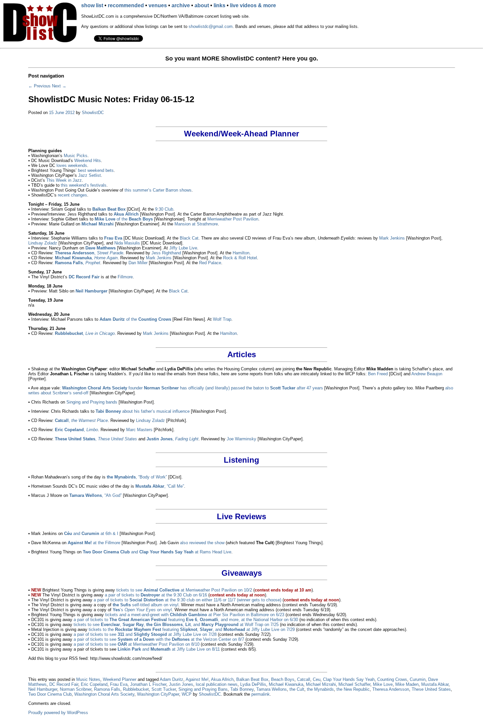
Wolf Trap (222, 319)
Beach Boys (282, 679)
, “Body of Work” (137, 477)
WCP (187, 694)
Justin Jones (181, 684)
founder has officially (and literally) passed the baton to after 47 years (192, 387)
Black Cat (189, 238)
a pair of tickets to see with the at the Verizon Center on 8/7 (159, 639)
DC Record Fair (63, 684)
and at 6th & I (91, 533)
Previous (39, 85)
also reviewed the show (202, 542)
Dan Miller (138, 262)
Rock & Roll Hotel (240, 257)
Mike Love (383, 684)
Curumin (418, 679)
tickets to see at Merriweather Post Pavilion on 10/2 (184, 590)
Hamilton (241, 252)
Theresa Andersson (390, 689)
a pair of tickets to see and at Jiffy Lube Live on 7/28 (145, 634)
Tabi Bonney (242, 689)
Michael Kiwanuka (286, 684)
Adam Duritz (171, 679)
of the (124, 219)
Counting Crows (392, 679)
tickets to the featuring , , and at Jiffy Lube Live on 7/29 (192, 629)
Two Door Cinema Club (50, 694)
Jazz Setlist (89, 175)
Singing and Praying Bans (203, 689)
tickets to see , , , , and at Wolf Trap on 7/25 (176, 624)
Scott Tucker (163, 689)
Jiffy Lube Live (183, 247)
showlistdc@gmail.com (211, 26)
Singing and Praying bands (91, 402)
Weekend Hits (87, 160)
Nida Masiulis (127, 243)
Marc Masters (139, 429)
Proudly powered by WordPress (58, 712)
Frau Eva (118, 684)
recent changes (72, 195)
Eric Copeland (94, 684)
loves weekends (72, 165)
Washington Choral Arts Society (104, 694)
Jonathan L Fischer (148, 684)
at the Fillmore (94, 542)
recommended (126, 5)
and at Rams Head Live (157, 551)
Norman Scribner (75, 689)
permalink (260, 694)
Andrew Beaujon (426, 373)
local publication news (217, 684)
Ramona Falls (107, 689)
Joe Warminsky (241, 438)
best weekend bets (96, 170)
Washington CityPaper (158, 694)
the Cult (296, 689)
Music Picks (75, 155)
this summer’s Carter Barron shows (158, 190)
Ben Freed (378, 373)
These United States (431, 689)
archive (181, 5)
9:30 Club (164, 209)
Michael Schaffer (354, 684)
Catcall (303, 679)
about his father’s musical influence (143, 411)
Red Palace (210, 262)
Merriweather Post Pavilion (232, 219)
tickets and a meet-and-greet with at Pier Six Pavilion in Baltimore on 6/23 (194, 614)
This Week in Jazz (64, 180)
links (219, 5)
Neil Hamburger (42, 689)
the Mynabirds (320, 689)
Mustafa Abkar (434, 684)
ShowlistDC (93, 112)
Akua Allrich (222, 679)
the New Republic (353, 689)
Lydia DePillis (253, 684)
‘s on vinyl (142, 609)
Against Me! (197, 679)
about (202, 5)
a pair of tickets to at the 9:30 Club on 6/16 (156, 594)
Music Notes (88, 679)
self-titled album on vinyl (145, 604)
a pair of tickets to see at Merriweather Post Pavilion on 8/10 (136, 644)
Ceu (316, 679)
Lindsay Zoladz (42, 243)
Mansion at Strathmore (196, 223)
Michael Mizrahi (321, 684)
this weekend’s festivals (83, 185)
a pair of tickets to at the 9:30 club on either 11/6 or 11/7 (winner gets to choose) (187, 599)
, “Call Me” (159, 486)
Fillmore (125, 276)
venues (158, 5)
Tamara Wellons (271, 689)
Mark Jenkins (392, 238)
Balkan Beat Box (252, 679)
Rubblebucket (136, 689)
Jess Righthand (166, 252)
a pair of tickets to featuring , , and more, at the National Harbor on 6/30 (186, 619)
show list (92, 5)
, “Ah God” (95, 495)
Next (59, 85)
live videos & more (253, 5)
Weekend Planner (119, 679)
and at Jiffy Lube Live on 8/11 (169, 649)
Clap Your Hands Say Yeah (349, 679)
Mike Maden (407, 684)
